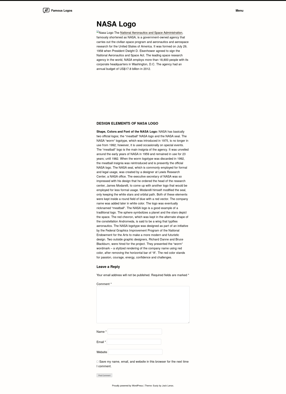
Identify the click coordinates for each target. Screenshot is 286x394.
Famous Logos (61, 10)
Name (102, 331)
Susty (155, 385)
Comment (104, 284)
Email (101, 342)
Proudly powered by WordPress (128, 385)
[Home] (46, 13)
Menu (239, 10)
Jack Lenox (167, 385)
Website (102, 352)
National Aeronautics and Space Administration (151, 32)
